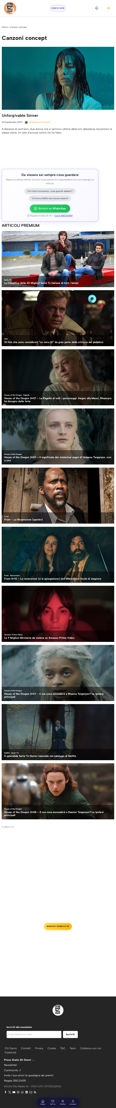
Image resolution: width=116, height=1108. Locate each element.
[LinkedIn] (26, 1092)
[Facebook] (5, 1092)
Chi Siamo (11, 1048)
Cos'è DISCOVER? (63, 215)
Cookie (52, 1048)
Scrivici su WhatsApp (52, 208)
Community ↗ (12, 1070)
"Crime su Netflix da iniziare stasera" (50, 198)
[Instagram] (18, 1092)
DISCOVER (58, 8)
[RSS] (35, 1092)
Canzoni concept (18, 27)
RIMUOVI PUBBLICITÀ (58, 926)
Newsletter (10, 1064)
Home (5, 27)
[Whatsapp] (22, 1092)
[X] (9, 1092)
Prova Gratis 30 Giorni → (19, 1059)
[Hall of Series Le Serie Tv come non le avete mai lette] (10, 8)
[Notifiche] (97, 8)
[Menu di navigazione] (108, 8)
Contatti (26, 1048)
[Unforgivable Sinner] (58, 78)
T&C (62, 1048)
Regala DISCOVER (15, 1080)
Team (73, 1048)
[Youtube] (14, 1092)
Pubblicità (10, 1052)
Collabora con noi (90, 1048)
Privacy (39, 1048)
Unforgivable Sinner (20, 115)
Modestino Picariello (40, 122)
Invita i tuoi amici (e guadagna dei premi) (28, 1075)
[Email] (30, 1092)
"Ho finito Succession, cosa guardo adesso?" (50, 191)
